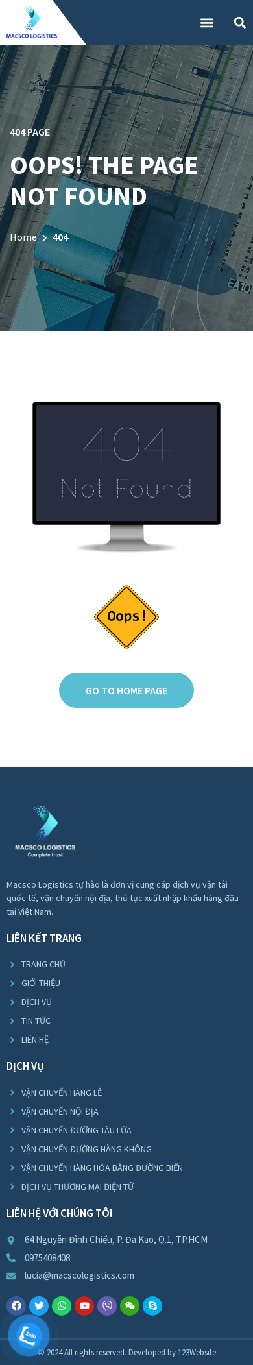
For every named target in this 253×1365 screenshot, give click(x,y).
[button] (206, 22)
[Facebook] (16, 1306)
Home (23, 236)
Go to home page (126, 690)
